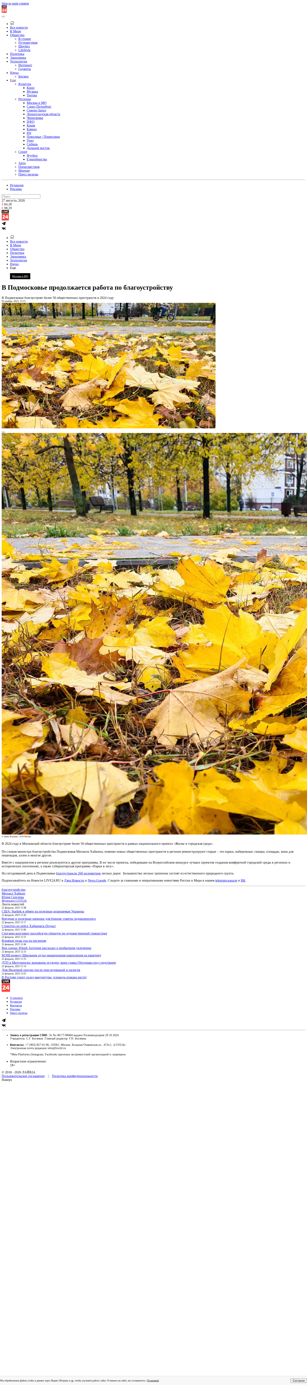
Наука (14, 72)
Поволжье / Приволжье (43, 136)
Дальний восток (38, 148)
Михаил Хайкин (13, 893)
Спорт (22, 152)
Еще (13, 80)
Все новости (19, 27)
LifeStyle (24, 50)
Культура (24, 84)
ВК (243, 880)
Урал (30, 140)
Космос (23, 76)
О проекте (16, 998)
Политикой (153, 1380)
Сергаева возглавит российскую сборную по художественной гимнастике (54, 933)
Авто (22, 163)
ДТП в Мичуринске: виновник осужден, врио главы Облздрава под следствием (59, 962)
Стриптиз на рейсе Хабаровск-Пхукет (29, 926)
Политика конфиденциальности (75, 1076)
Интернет (25, 65)
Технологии (18, 61)
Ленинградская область (43, 114)
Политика (17, 54)
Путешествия (27, 42)
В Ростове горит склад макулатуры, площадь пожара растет (44, 977)
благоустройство (13, 889)
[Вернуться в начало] (4, 11)
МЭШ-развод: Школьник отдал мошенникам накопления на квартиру (51, 955)
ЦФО (30, 121)
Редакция (16, 185)
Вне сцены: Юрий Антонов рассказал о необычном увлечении (46, 948)
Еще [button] (13, 268)
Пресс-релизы (28, 174)
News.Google (97, 880)
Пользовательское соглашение (23, 1076)
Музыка (32, 91)
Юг (29, 133)
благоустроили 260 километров (78, 873)
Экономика (18, 57)
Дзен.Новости (74, 880)
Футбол (32, 155)
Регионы (24, 99)
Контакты (16, 1005)
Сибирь (32, 144)
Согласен (299, 1380)
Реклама (16, 189)
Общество (17, 35)
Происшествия (28, 167)
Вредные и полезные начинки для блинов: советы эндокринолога (49, 918)
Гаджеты (24, 69)
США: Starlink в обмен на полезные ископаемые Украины (43, 911)
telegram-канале (226, 880)
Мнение (24, 170)
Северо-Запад (36, 110)
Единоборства (37, 159)
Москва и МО (37, 103)
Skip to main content (15, 3)
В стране (24, 39)
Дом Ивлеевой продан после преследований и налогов (41, 970)
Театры (32, 95)
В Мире (15, 31)
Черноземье (35, 118)
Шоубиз (24, 46)
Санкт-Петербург (39, 106)
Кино (30, 88)
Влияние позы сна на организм (24, 940)
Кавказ (32, 129)
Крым (31, 125)
